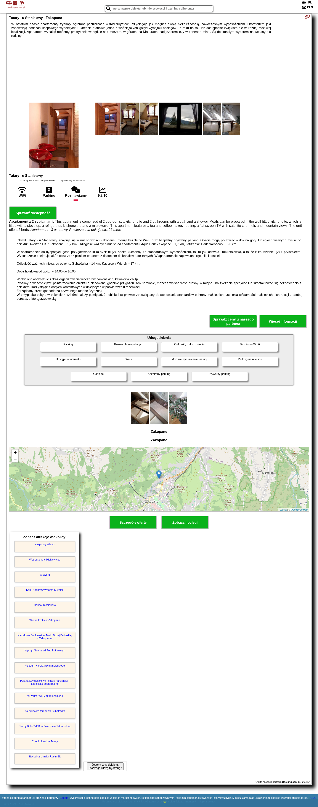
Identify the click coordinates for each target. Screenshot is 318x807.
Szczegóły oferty (133, 522)
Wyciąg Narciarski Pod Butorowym (45, 650)
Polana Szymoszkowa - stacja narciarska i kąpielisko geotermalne (44, 682)
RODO (312, 797)
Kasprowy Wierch (45, 544)
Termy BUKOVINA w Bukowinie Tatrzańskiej (45, 726)
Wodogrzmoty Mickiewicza (44, 559)
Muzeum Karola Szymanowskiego (45, 665)
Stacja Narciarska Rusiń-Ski (44, 756)
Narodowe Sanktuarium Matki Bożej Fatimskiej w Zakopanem (45, 637)
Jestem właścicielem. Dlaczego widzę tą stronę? (105, 766)
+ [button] (15, 452)
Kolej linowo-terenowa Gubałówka (45, 711)
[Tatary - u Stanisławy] (54, 136)
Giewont (45, 574)
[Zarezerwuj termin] (307, 16)
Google (64, 797)
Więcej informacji (283, 321)
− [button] (15, 459)
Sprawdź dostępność (33, 213)
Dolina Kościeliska (45, 605)
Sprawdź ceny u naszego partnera (233, 321)
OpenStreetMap (299, 509)
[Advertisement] (159, 70)
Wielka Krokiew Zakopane (44, 620)
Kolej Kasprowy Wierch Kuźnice (45, 589)
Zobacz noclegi (185, 522)
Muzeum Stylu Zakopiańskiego (45, 695)
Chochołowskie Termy (45, 741)
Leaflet (283, 509)
